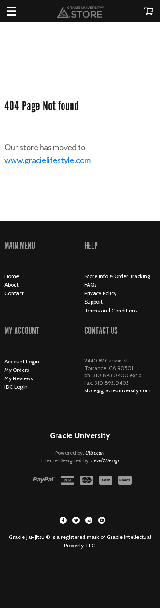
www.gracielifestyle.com (55, 160)
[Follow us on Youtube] (101, 520)
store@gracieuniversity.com (117, 390)
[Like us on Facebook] (63, 520)
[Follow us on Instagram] (88, 520)
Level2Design (105, 460)
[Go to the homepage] (80, 11)
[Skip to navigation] (20, 11)
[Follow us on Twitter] (76, 520)
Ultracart (95, 452)
